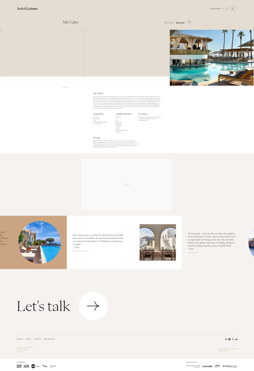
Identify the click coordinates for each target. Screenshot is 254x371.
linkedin (236, 339)
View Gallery (65, 87)
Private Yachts (37, 339)
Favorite (189, 22)
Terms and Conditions (22, 349)
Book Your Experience (215, 8)
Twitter (233, 339)
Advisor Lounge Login (49, 339)
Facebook (229, 339)
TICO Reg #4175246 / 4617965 (24, 347)
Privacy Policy (20, 351)
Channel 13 (227, 350)
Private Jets (28, 339)
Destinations (20, 339)
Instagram (226, 339)
